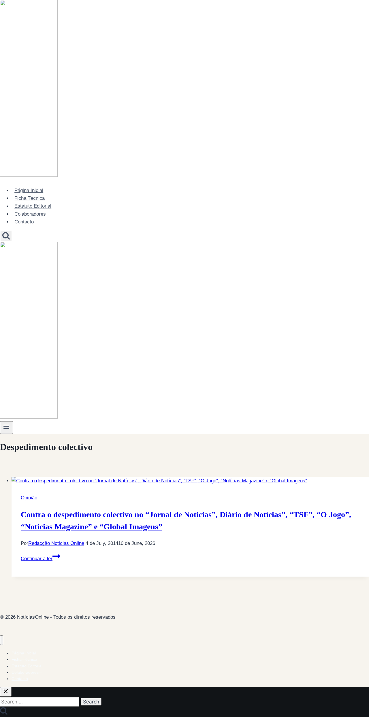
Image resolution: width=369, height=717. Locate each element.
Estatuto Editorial (32, 206)
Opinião (29, 497)
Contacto (24, 222)
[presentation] (190, 481)
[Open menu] (6, 427)
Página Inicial (28, 190)
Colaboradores (30, 214)
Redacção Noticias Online (56, 543)
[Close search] (6, 692)
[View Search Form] (6, 236)
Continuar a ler (40, 558)
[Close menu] (1, 640)
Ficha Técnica (29, 198)
